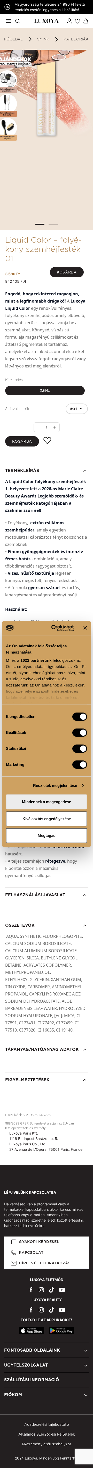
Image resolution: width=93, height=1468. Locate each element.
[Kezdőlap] (46, 21)
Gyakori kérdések (39, 1242)
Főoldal (13, 39)
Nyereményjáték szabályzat (46, 1444)
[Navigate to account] (69, 21)
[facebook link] (31, 1289)
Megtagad (47, 835)
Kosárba (67, 272)
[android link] (61, 1330)
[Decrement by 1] (38, 427)
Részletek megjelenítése (55, 785)
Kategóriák (76, 39)
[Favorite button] (47, 440)
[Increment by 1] (54, 427)
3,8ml (45, 390)
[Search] (17, 21)
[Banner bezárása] (85, 628)
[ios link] (31, 1330)
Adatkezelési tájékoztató (46, 1424)
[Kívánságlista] (77, 21)
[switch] (79, 732)
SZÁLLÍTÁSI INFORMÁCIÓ (31, 1379)
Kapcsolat (31, 1252)
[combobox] (77, 409)
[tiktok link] (52, 1289)
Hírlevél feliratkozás (45, 1263)
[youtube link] (62, 1289)
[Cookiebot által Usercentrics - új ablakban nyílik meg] (54, 628)
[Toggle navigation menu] (8, 21)
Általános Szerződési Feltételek (46, 1434)
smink (43, 39)
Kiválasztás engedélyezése (46, 819)
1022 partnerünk (36, 660)
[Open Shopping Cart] (86, 21)
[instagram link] (41, 1289)
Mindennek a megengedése (46, 802)
